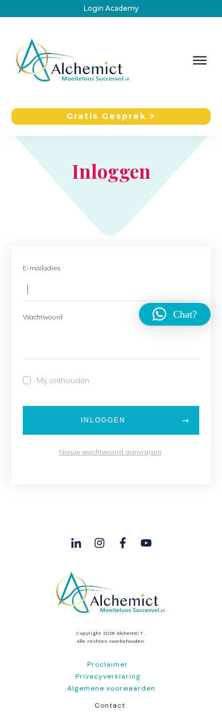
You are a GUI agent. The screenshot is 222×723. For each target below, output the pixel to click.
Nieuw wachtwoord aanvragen (110, 451)
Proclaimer (107, 664)
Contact (109, 705)
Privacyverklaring (108, 676)
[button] (175, 314)
